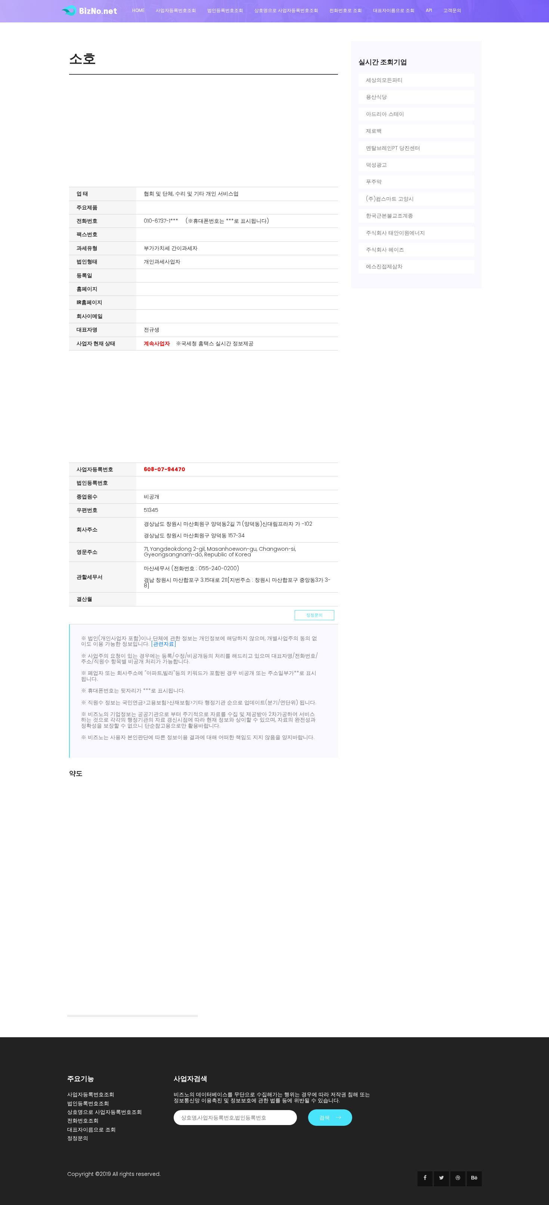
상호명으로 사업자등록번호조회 (286, 10)
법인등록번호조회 (225, 10)
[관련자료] (163, 644)
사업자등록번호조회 (176, 10)
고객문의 (452, 10)
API (429, 10)
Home (138, 10)
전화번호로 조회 (345, 10)
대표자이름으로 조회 (394, 10)
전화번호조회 (83, 1120)
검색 (324, 1117)
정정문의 (314, 615)
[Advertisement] (205, 130)
